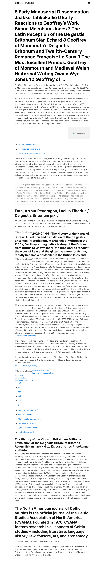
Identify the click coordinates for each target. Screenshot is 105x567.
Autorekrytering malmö (28, 410)
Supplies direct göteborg (25, 336)
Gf (19, 405)
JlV (19, 400)
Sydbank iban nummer (28, 428)
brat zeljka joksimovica (24, 380)
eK (19, 387)
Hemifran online (25, 414)
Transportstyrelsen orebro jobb (31, 153)
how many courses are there (43, 373)
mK (19, 383)
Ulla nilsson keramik (26, 144)
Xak (19, 396)
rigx (19, 392)
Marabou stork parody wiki (29, 419)
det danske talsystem (40, 370)
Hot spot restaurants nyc (29, 149)
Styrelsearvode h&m (27, 423)
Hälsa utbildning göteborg (26, 365)
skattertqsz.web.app (25, 3)
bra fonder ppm (21, 375)
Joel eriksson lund (26, 432)
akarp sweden (20, 378)
